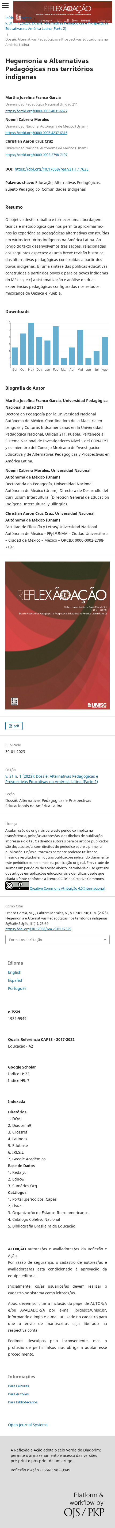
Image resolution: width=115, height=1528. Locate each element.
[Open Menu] (5, 5)
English (14, 972)
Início (9, 17)
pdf (16, 725)
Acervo (26, 17)
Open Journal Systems (28, 1424)
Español (15, 980)
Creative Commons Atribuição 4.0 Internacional (67, 888)
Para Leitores (18, 1386)
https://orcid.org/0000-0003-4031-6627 (36, 110)
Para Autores (18, 1394)
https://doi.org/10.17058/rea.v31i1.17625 (52, 169)
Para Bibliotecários (22, 1402)
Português (17, 988)
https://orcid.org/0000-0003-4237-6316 (36, 132)
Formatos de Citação (25, 939)
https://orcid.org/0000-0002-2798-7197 (36, 154)
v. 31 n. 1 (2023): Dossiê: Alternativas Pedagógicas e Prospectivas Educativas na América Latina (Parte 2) (56, 26)
